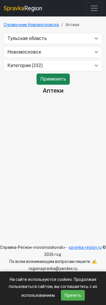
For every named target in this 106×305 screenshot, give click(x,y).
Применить (53, 79)
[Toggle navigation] (94, 8)
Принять (72, 295)
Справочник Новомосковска (31, 24)
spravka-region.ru (85, 247)
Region (23, 8)
